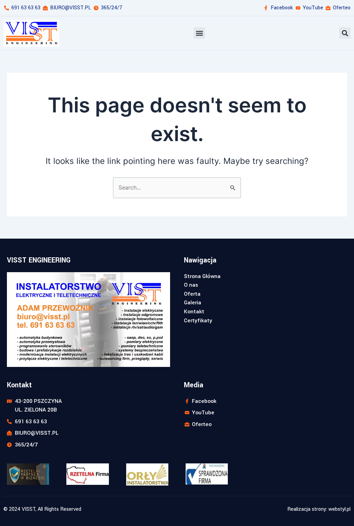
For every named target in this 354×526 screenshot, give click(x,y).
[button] (199, 33)
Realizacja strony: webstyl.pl (319, 509)
